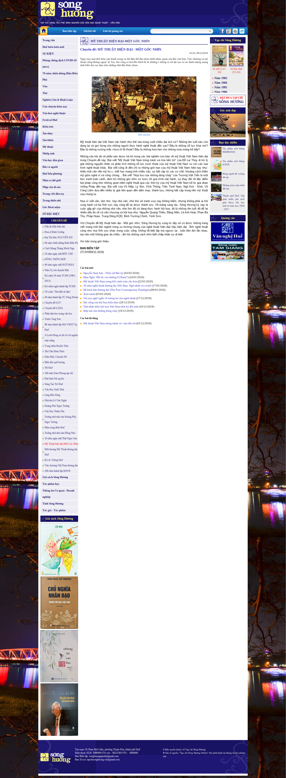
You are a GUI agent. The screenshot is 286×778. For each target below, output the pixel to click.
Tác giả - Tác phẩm (54, 510)
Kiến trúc (48, 126)
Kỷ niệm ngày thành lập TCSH (60, 286)
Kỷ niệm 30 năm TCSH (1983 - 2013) (60, 278)
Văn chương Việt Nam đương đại (61, 465)
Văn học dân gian (53, 160)
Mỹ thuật (48, 146)
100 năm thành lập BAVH (57, 470)
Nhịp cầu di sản (52, 187)
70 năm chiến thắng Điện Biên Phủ (60, 76)
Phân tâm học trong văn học (58, 313)
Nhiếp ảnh (48, 153)
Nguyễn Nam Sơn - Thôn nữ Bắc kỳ (103, 273)
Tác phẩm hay (51, 483)
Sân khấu (48, 140)
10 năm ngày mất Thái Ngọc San (61, 438)
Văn (45, 86)
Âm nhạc (48, 133)
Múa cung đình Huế (54, 427)
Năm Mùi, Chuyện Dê (56, 356)
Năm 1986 (220, 92)
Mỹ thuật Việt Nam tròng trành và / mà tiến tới (109, 323)
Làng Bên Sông (52, 395)
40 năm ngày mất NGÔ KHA (59, 264)
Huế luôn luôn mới (53, 46)
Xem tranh (89, 294)
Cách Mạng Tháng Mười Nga (59, 248)
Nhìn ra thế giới (52, 180)
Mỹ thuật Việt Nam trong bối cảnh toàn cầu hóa (110, 281)
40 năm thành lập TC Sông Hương (62, 297)
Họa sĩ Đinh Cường (54, 232)
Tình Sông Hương (53, 503)
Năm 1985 (220, 87)
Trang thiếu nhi (52, 200)
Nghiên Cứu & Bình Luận (58, 99)
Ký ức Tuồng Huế (54, 460)
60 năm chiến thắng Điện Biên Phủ (62, 242)
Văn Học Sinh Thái (54, 389)
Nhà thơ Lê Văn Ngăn (56, 400)
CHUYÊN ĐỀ (59, 220)
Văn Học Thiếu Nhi (54, 411)
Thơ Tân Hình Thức (54, 351)
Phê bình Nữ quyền (54, 378)
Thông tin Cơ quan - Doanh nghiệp (58, 493)
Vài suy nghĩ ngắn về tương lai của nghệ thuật (109, 298)
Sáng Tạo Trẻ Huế (54, 384)
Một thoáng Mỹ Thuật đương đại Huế (61, 452)
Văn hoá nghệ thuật (54, 113)
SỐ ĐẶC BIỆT (51, 213)
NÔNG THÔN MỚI (55, 259)
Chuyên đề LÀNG (54, 308)
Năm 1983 (220, 78)
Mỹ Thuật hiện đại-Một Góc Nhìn (61, 443)
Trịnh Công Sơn (53, 319)
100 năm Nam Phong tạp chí (59, 373)
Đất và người (50, 166)
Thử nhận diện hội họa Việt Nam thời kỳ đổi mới (110, 306)
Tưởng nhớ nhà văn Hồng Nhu (60, 432)
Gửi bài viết (90, 31)
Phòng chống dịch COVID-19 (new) (60, 63)
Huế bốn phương (52, 173)
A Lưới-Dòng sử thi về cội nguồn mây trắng (61, 338)
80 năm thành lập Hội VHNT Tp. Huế (61, 327)
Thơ (45, 93)
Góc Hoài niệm (51, 207)
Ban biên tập (69, 31)
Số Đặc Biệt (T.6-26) (236, 71)
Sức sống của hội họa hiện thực (101, 302)
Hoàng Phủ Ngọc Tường (57, 405)
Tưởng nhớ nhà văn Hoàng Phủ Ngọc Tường (60, 419)
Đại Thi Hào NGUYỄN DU (59, 237)
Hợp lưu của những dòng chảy (100, 310)
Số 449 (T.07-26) (219, 71)
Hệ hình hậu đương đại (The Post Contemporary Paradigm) (116, 289)
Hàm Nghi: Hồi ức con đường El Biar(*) (105, 277)
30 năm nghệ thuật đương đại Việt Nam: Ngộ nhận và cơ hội (117, 285)
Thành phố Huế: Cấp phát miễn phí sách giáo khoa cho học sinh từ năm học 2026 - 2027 (234, 202)
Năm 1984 (220, 82)
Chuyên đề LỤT (53, 302)
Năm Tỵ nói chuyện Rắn (57, 270)
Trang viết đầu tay (53, 193)
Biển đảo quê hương (55, 362)
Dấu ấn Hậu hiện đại (55, 226)
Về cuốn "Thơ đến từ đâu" (58, 291)
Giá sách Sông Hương (55, 477)
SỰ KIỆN (48, 53)
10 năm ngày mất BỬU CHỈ (59, 253)
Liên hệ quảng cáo (113, 31)
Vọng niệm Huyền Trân (56, 345)
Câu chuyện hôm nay (55, 106)
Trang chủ (49, 40)
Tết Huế (49, 367)
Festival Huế (50, 119)
